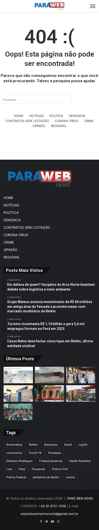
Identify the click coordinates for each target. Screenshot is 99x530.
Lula (9, 469)
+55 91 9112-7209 (52, 506)
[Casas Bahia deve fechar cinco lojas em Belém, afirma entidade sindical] (18, 393)
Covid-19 (35, 452)
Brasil (68, 444)
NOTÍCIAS (36, 116)
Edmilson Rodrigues (19, 461)
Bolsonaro (51, 444)
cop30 (83, 444)
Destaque (54, 452)
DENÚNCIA (77, 116)
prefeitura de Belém (46, 477)
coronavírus (14, 452)
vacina (70, 477)
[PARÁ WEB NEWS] (49, 6)
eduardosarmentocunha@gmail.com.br (49, 514)
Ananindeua (14, 444)
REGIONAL (59, 126)
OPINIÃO (38, 126)
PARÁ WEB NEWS (80, 498)
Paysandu (38, 469)
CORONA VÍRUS (66, 121)
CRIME (89, 121)
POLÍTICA (56, 116)
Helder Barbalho (80, 461)
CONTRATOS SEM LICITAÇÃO (27, 121)
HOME (19, 116)
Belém (33, 444)
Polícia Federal (16, 477)
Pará (22, 469)
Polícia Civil (60, 469)
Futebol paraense (50, 461)
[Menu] (92, 6)
